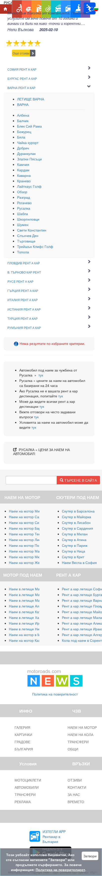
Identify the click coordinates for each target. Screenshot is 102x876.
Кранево (24, 180)
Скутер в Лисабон (76, 522)
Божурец (24, 131)
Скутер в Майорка (76, 516)
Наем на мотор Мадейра (29, 551)
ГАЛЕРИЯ (22, 727)
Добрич (23, 147)
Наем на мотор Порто (27, 545)
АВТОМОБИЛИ (27, 787)
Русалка (23, 208)
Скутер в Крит (73, 556)
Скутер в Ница (73, 551)
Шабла (22, 213)
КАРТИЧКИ (23, 734)
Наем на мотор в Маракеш (30, 634)
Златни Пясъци (29, 158)
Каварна (24, 175)
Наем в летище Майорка (29, 588)
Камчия (23, 164)
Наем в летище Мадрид (28, 600)
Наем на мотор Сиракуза (29, 522)
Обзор (22, 191)
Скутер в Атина (74, 539)
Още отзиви (21, 53)
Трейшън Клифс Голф (35, 246)
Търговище (26, 240)
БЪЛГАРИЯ (24, 748)
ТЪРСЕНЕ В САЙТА (80, 480)
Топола (23, 251)
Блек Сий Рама (29, 126)
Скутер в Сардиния (77, 528)
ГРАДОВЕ (22, 741)
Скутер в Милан (75, 533)
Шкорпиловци (28, 219)
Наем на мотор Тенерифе (30, 533)
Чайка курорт (27, 142)
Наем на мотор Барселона (30, 528)
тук (40, 374)
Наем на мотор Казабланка (31, 640)
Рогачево (24, 202)
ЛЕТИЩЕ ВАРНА (30, 98)
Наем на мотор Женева (28, 562)
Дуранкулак (26, 153)
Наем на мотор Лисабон (29, 539)
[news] (54, 677)
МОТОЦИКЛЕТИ (28, 780)
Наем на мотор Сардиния (30, 516)
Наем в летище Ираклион (30, 623)
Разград (23, 197)
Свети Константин (31, 230)
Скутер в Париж (74, 545)
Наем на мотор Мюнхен (28, 556)
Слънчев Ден (27, 235)
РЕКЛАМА (23, 801)
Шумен (22, 224)
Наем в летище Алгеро (27, 605)
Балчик (22, 120)
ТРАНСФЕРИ (25, 794)
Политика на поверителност (55, 694)
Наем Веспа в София (79, 562)
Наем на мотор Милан (27, 510)
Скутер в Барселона (78, 510)
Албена (23, 115)
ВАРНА (22, 104)
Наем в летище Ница (26, 628)
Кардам (23, 169)
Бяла (21, 137)
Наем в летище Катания (28, 611)
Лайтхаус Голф (29, 186)
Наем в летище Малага (28, 594)
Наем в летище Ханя (26, 617)
